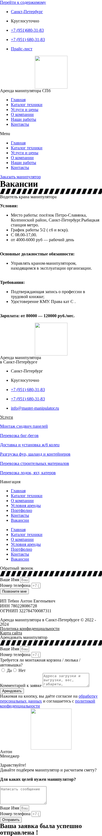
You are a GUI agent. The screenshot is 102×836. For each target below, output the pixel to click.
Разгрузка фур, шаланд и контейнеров (35, 454)
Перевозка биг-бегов (19, 435)
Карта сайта (11, 633)
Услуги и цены (24, 109)
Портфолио (21, 510)
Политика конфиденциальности (30, 628)
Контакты (20, 124)
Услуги (6, 417)
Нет (22, 670)
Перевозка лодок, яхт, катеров (28, 472)
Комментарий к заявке (21, 685)
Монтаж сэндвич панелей (24, 426)
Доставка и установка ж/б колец (30, 444)
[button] (51, 133)
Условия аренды (26, 505)
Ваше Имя (10, 579)
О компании (22, 114)
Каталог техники (26, 104)
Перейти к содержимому (23, 2)
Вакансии (20, 520)
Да (9, 670)
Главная (18, 99)
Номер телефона (16, 585)
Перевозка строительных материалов (34, 463)
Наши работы (23, 119)
